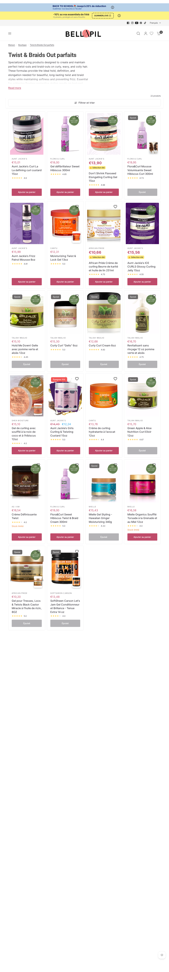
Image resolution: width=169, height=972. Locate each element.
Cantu (54, 248)
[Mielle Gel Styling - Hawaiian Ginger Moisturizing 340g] (103, 482)
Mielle (92, 507)
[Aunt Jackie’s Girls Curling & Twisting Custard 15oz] (65, 395)
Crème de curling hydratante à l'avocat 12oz (102, 431)
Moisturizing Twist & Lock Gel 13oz (63, 257)
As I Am (16, 507)
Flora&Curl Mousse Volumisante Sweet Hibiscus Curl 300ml (140, 170)
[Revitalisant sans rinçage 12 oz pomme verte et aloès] (142, 313)
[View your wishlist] (151, 33)
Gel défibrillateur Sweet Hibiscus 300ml (65, 168)
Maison (11, 45)
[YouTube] (137, 23)
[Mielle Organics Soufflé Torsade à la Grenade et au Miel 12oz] (142, 482)
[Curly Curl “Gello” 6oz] (65, 313)
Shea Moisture (20, 420)
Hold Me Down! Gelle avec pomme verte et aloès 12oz (25, 349)
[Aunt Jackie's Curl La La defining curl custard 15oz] (26, 134)
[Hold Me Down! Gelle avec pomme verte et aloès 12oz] (26, 313)
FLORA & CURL (57, 159)
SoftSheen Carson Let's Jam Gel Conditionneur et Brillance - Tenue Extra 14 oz (65, 606)
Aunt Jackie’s (19, 159)
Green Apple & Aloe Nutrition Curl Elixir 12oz (139, 431)
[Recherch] (138, 33)
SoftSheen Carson (61, 593)
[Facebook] (128, 23)
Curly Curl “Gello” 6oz (64, 345)
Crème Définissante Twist (24, 516)
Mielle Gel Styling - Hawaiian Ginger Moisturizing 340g (100, 518)
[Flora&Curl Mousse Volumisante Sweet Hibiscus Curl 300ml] (142, 134)
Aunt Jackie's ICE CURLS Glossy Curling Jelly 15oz (141, 266)
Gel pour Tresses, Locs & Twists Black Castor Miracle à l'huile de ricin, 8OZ (27, 606)
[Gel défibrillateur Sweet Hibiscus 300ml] (65, 134)
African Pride (96, 248)
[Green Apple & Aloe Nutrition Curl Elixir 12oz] (142, 395)
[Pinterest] (141, 23)
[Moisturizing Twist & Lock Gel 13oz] (65, 223)
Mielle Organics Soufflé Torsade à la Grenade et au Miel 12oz (142, 518)
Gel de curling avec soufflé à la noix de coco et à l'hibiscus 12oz (24, 433)
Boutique (22, 45)
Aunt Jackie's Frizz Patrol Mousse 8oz (23, 257)
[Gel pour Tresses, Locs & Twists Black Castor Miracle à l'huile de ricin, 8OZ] (26, 568)
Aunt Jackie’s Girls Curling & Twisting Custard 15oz (62, 431)
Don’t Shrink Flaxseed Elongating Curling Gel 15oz (103, 177)
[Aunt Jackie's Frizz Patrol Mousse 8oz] (26, 223)
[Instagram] (132, 23)
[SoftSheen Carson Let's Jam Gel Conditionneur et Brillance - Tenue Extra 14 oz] (65, 568)
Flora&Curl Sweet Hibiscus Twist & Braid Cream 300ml (64, 518)
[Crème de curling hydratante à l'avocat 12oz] (103, 395)
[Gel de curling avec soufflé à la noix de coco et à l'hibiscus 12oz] (26, 395)
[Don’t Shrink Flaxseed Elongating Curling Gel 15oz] (103, 134)
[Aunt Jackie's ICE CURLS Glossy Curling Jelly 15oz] (142, 223)
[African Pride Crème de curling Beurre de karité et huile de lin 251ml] (103, 223)
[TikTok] (145, 23)
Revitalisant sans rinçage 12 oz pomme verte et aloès (140, 349)
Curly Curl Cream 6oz (102, 345)
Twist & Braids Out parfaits (42, 45)
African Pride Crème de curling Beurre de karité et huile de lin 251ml (103, 266)
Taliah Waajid (19, 338)
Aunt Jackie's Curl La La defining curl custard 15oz (27, 170)
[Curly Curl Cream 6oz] (103, 313)
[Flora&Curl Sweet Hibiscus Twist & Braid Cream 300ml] (65, 482)
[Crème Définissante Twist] (26, 482)
